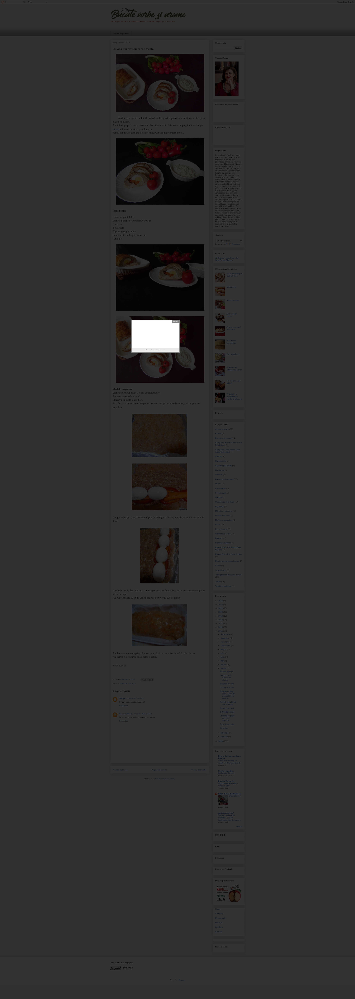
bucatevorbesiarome (159, 350)
